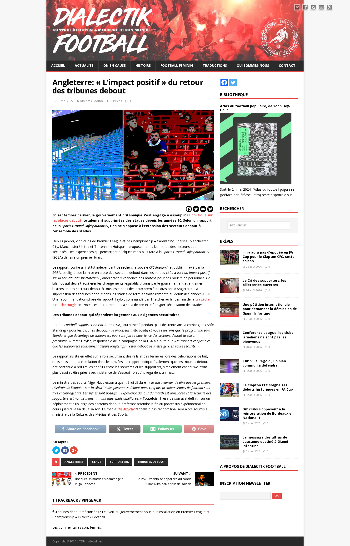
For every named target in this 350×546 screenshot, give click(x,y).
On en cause (114, 65)
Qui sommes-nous (253, 65)
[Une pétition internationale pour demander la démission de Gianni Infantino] (229, 314)
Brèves (117, 101)
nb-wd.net (95, 541)
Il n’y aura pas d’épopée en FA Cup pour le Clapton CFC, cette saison (269, 256)
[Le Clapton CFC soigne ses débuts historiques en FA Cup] (229, 394)
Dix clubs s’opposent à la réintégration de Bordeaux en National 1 (268, 413)
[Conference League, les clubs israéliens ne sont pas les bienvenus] (229, 342)
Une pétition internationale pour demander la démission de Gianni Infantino (270, 308)
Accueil (58, 65)
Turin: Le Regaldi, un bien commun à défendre (264, 363)
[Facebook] (189, 209)
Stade (96, 462)
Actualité (84, 65)
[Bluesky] (210, 209)
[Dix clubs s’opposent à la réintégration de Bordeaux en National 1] (229, 418)
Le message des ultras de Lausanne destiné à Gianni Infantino (265, 441)
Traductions (215, 65)
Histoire (143, 65)
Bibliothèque (234, 94)
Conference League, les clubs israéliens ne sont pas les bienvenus (268, 336)
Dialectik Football (92, 101)
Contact (287, 65)
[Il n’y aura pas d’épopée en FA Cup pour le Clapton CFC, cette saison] (229, 262)
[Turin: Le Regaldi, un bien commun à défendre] (229, 370)
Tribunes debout (151, 462)
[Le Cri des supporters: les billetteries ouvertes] (229, 290)
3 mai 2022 (66, 101)
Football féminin (176, 65)
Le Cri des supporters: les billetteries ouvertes (264, 282)
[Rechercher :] (259, 225)
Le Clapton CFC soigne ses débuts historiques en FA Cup (268, 387)
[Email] (203, 209)
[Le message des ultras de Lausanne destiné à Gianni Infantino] (229, 446)
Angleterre (74, 462)
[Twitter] (196, 209)
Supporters (119, 462)
